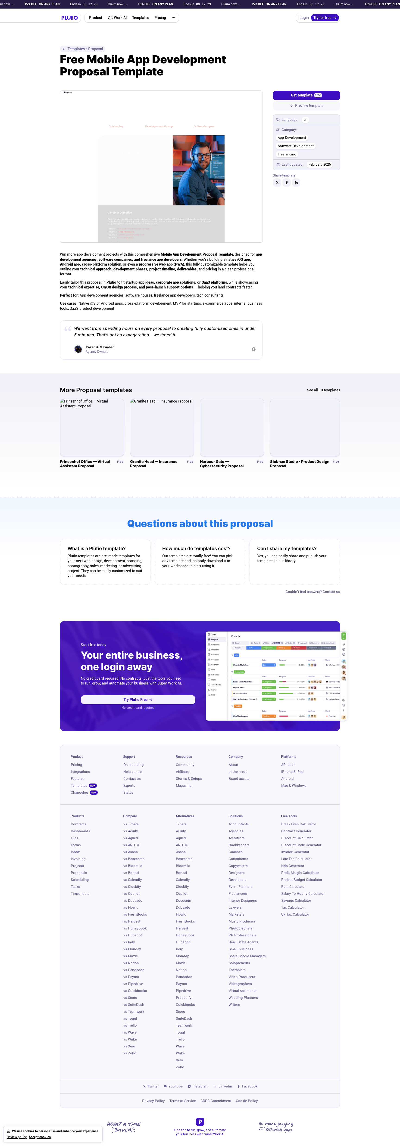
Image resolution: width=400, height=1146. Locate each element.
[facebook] (286, 182)
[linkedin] (296, 182)
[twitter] (277, 182)
